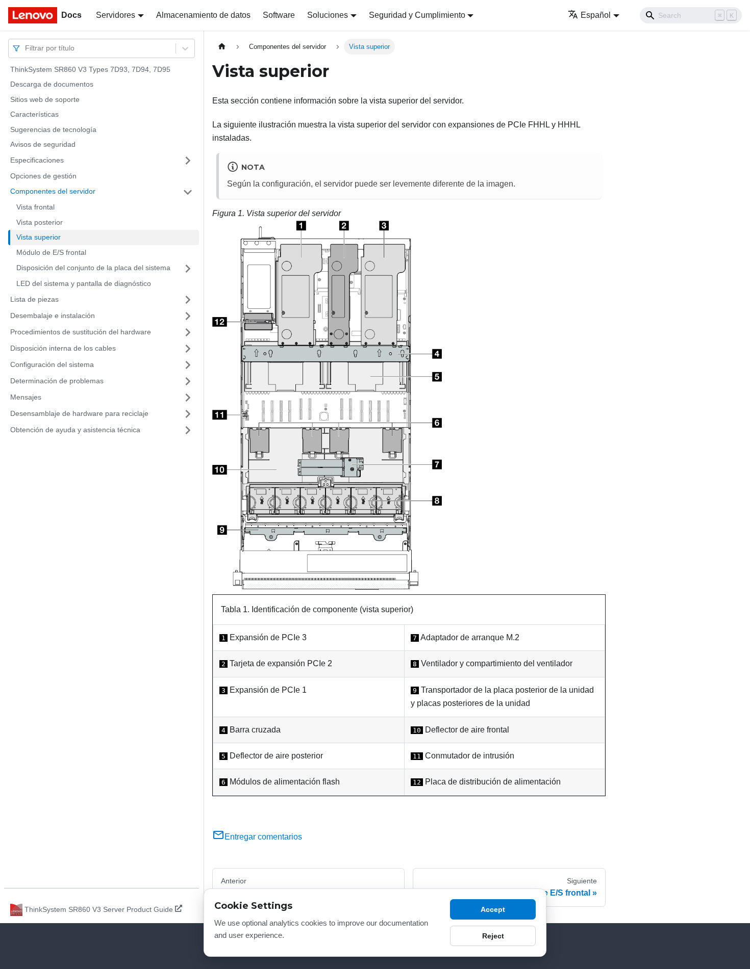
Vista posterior (39, 222)
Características (34, 115)
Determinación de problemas (57, 381)
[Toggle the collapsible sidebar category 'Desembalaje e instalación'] (188, 316)
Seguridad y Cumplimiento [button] (417, 15)
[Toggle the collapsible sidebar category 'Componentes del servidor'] (188, 192)
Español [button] (596, 15)
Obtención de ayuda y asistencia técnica (75, 430)
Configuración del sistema (52, 364)
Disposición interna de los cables (63, 348)
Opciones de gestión (43, 176)
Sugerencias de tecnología (53, 129)
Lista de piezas (34, 299)
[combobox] (26, 48)
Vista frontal (35, 207)
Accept (493, 909)
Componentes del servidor (52, 192)
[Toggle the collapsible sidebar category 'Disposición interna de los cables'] (188, 349)
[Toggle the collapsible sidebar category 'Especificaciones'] (188, 160)
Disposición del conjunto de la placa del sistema (93, 268)
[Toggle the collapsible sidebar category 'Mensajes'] (188, 397)
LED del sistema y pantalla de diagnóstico (83, 284)
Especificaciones (37, 160)
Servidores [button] (115, 15)
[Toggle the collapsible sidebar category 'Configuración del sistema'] (188, 365)
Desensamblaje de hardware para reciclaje (79, 413)
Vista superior (38, 237)
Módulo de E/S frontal (51, 252)
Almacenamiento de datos (203, 15)
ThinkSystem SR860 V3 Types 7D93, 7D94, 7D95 (90, 69)
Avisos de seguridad (43, 145)
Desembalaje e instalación (52, 315)
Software (279, 15)
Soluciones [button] (327, 15)
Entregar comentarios (263, 836)
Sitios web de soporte (45, 99)
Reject (493, 936)
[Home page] (222, 47)
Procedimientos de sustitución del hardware (80, 332)
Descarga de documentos (51, 85)
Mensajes (25, 397)
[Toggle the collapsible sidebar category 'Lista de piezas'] (188, 300)
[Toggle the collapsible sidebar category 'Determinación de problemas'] (188, 381)
